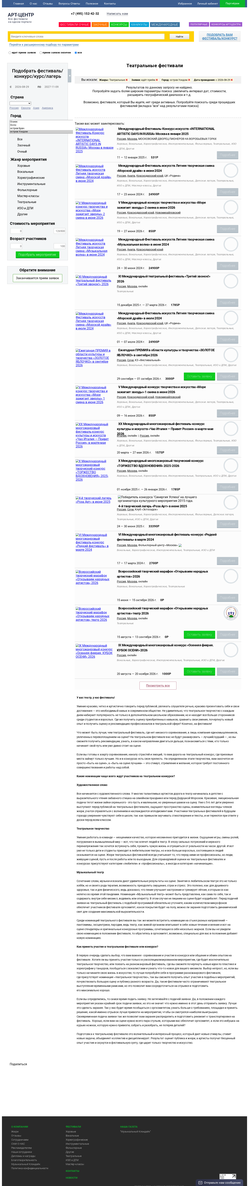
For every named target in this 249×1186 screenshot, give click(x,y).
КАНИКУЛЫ (139, 24)
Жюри (14, 1131)
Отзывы (48, 3)
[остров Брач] (69, 128)
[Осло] (69, 125)
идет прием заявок (23, 52)
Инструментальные (77, 1143)
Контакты (110, 3)
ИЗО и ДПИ (72, 1160)
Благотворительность (24, 1160)
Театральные (74, 1156)
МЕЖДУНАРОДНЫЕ (165, 24)
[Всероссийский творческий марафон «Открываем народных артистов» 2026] (94, 583)
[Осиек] (69, 121)
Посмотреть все (158, 685)
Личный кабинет (207, 3)
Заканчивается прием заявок (37, 278)
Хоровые (71, 1131)
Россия (14, 107)
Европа (26, 107)
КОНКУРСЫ (119, 24)
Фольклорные (74, 1147)
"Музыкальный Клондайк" (135, 1131)
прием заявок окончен (56, 52)
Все (19, 139)
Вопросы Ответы (69, 3)
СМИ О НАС (18, 1143)
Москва (132, 138)
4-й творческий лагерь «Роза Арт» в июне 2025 (152, 506)
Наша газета (129, 1126)
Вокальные (72, 1135)
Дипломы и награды (23, 1156)
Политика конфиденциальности (29, 1168)
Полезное (92, 3)
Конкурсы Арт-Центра (226, 24)
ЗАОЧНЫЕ (100, 24)
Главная (18, 3)
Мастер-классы (75, 1164)
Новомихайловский (168, 212)
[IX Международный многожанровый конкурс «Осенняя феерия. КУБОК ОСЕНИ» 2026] (94, 657)
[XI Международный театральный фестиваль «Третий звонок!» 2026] (94, 284)
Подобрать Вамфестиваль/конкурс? (219, 36)
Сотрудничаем (19, 1139)
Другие (70, 1151)
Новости (71, 1177)
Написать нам (117, 14)
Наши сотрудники (21, 1151)
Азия (36, 107)
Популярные (199, 24)
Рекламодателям (21, 1147)
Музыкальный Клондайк (25, 1164)
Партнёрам (232, 3)
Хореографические (77, 1139)
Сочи (130, 360)
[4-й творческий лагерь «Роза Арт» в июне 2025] (94, 502)
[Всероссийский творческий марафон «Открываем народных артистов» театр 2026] (94, 620)
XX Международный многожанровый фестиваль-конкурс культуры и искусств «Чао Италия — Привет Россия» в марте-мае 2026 (165, 429)
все (79, 52)
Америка (47, 107)
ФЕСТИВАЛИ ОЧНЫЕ (74, 24)
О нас (33, 3)
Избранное (185, 3)
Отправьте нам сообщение (222, 1182)
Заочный (23, 145)
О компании (19, 1126)
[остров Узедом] (69, 131)
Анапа (131, 175)
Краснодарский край (149, 175)
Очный (22, 151)
